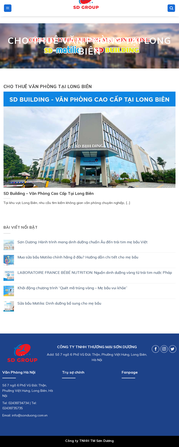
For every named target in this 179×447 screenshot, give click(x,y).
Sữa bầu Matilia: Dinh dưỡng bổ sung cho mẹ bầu (59, 303)
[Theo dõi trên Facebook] (155, 349)
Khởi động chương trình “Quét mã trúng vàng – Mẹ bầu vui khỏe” (72, 288)
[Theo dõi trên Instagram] (164, 349)
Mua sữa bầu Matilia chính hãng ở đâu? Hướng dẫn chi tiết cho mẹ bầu (77, 257)
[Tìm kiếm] (171, 8)
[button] (7, 8)
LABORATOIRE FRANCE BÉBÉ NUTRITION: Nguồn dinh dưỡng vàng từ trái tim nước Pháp (94, 272)
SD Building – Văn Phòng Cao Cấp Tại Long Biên (48, 193)
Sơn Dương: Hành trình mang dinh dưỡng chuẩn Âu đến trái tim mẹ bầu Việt (82, 242)
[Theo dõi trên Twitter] (172, 349)
